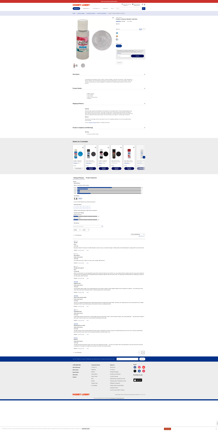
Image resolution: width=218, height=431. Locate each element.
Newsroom (112, 367)
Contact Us (94, 367)
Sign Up (142, 358)
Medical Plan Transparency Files (117, 378)
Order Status (94, 374)
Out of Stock (78, 168)
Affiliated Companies (115, 383)
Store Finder (76, 372)
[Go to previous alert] (77, 1)
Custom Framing (114, 376)
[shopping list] (142, 4)
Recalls (93, 380)
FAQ (92, 378)
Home (74, 13)
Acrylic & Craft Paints (101, 13)
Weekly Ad (76, 8)
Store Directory (76, 367)
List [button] (144, 29)
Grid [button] (140, 29)
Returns (95, 122)
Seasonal (105, 8)
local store (119, 53)
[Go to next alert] (141, 1)
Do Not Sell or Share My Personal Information (131, 394)
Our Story (112, 369)
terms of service (119, 398)
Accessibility (94, 385)
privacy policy (113, 398)
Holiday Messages (114, 371)
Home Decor (95, 8)
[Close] (216, 429)
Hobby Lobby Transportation (117, 385)
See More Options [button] (91, 168)
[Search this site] (143, 8)
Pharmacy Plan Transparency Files (118, 380)
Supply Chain (94, 383)
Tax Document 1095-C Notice (117, 390)
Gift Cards (75, 374)
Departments (85, 8)
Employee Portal (114, 387)
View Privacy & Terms (85, 428)
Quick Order (94, 376)
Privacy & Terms (142, 394)
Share (118, 62)
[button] (117, 33)
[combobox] (129, 8)
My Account (75, 369)
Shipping (90, 122)
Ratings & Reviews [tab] (79, 178)
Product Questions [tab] (91, 178)
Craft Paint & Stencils (91, 13)
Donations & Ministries (115, 374)
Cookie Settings (167, 428)
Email (118, 359)
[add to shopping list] (113, 18)
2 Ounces (119, 46)
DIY (112, 8)
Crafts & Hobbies (80, 13)
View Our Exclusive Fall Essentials (109, 1)
